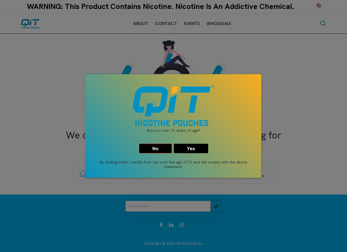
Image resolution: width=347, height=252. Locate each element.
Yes (191, 148)
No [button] (155, 148)
